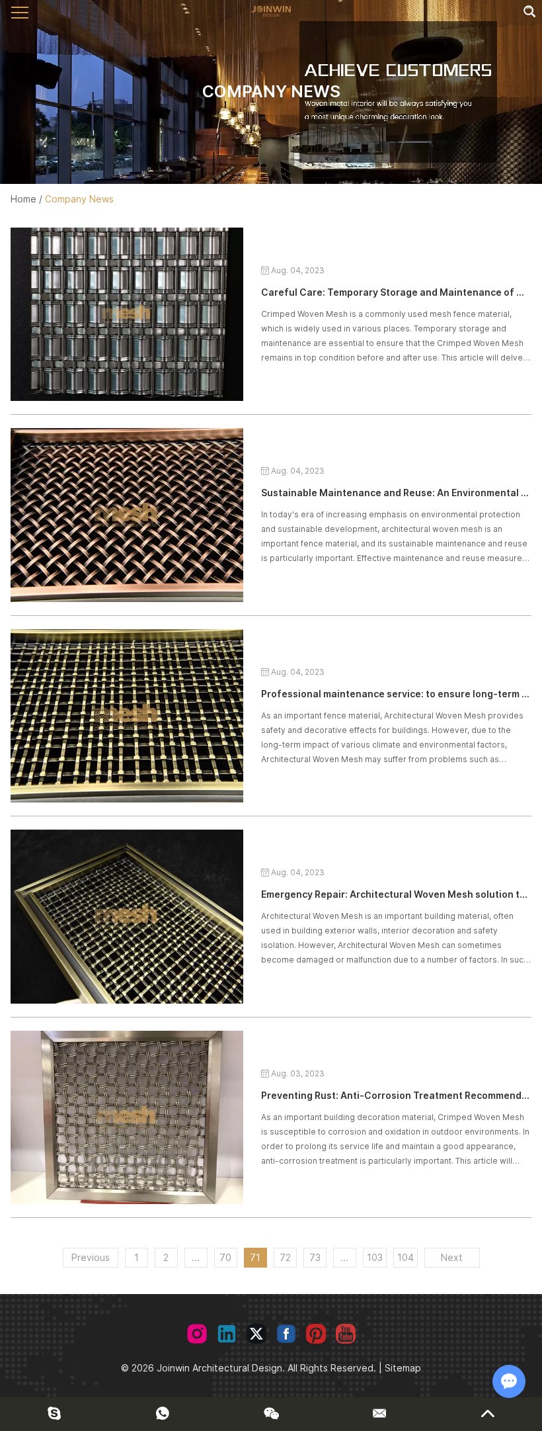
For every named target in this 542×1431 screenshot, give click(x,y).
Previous (90, 1257)
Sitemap (403, 1367)
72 (285, 1257)
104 (405, 1257)
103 (375, 1257)
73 (315, 1257)
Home (23, 198)
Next (452, 1257)
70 (225, 1257)
